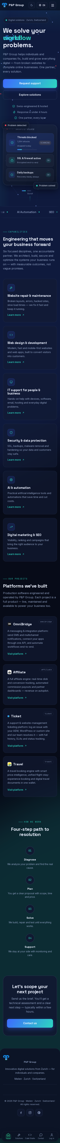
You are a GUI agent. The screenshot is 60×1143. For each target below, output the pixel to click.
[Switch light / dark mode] (31, 5)
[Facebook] (21, 1112)
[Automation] (31, 190)
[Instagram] (30, 1112)
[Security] (36, 190)
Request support (30, 83)
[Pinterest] (39, 1112)
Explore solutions (30, 94)
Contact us (30, 1023)
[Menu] (52, 5)
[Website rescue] (25, 190)
